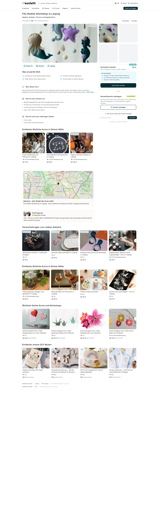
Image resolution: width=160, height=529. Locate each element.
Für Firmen (55, 8)
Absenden (132, 117)
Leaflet (91, 198)
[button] (58, 183)
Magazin (65, 8)
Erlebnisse (25, 8)
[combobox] (75, 3)
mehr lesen (90, 92)
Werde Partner (76, 8)
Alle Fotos (92, 26)
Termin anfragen (119, 107)
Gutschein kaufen (118, 85)
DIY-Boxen (45, 8)
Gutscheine (35, 8)
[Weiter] (92, 144)
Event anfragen (130, 8)
